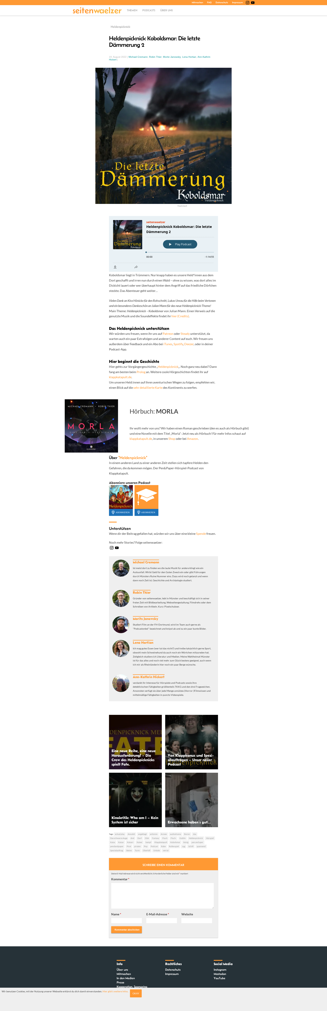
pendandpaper (116, 846)
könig (185, 842)
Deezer (189, 344)
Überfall (146, 850)
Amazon (192, 438)
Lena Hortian (189, 56)
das (194, 834)
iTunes (168, 344)
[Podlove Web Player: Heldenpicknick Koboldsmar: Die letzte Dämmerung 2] (163, 244)
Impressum (237, 2)
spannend (201, 846)
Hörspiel (210, 838)
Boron (187, 834)
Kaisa (112, 842)
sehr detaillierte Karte (147, 387)
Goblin (183, 838)
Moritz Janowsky (172, 56)
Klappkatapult (160, 842)
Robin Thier (155, 56)
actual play (119, 834)
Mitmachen (197, 2)
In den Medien (126, 978)
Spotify (178, 344)
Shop (171, 438)
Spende (201, 533)
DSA (147, 838)
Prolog (141, 372)
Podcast (154, 846)
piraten (137, 846)
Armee (164, 834)
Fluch (164, 838)
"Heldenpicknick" (132, 457)
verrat (165, 850)
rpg (183, 846)
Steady (185, 333)
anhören (154, 834)
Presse (120, 982)
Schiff (190, 846)
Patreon (168, 333)
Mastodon (220, 974)
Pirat (129, 846)
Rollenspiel (174, 846)
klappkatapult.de (120, 377)
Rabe (163, 846)
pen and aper (197, 842)
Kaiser (139, 842)
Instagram (220, 969)
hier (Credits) (180, 316)
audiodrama (175, 834)
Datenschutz (222, 2)
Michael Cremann (138, 56)
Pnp (145, 846)
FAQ (209, 2)
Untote (156, 850)
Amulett (131, 834)
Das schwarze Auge (118, 838)
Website (187, 914)
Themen (132, 10)
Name (116, 914)
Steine (129, 850)
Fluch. (173, 838)
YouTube (219, 978)
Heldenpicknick (120, 26)
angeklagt (142, 834)
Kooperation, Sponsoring (132, 986)
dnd (132, 838)
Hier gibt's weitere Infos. (115, 991)
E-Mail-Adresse (157, 914)
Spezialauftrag (116, 850)
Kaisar (121, 842)
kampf (148, 842)
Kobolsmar (175, 842)
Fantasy (155, 838)
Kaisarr (130, 842)
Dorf (139, 838)
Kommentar (120, 879)
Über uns (166, 10)
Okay (136, 993)
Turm (137, 850)
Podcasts (148, 10)
